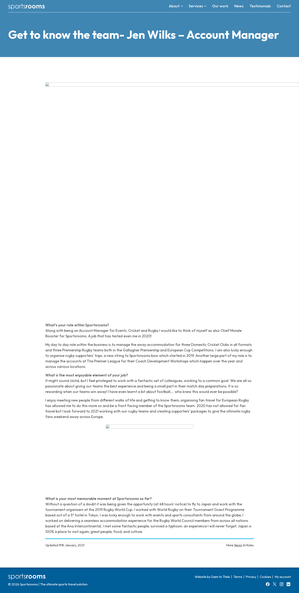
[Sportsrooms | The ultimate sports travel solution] (26, 6)
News (238, 545)
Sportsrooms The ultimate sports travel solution (53, 584)
